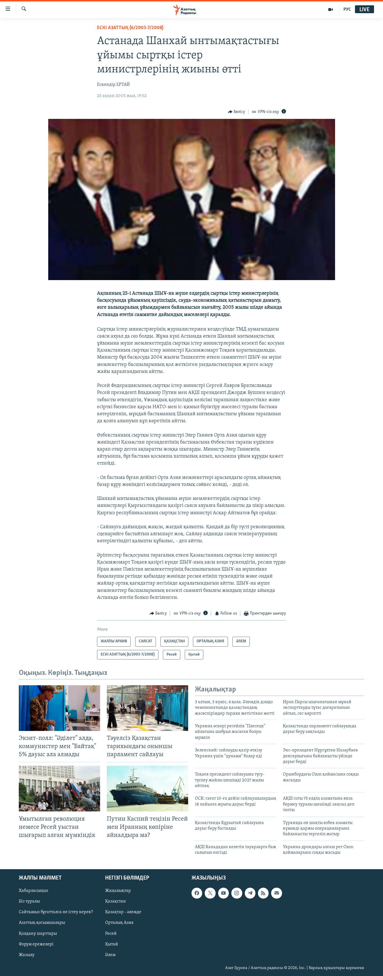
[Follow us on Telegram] (250, 893)
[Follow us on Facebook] (197, 893)
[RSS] (263, 893)
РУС (347, 9)
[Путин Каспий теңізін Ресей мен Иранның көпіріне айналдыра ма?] (147, 788)
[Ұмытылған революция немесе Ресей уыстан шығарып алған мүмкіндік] (59, 788)
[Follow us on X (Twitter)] (210, 893)
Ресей (111, 933)
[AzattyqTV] (330, 9)
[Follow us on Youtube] (223, 893)
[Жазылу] (276, 893)
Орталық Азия (119, 922)
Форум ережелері (36, 944)
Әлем (110, 954)
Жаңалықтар (118, 891)
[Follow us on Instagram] (236, 893)
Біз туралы (29, 901)
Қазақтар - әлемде (123, 912)
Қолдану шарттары (38, 933)
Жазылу (26, 954)
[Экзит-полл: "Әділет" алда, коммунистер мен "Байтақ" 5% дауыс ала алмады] (59, 708)
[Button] (236, 112)
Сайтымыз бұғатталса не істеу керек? (56, 912)
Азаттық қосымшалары (42, 922)
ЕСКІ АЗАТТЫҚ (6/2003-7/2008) (130, 28)
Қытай (111, 944)
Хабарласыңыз (33, 891)
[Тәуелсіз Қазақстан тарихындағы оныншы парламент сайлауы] (147, 708)
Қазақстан (115, 901)
